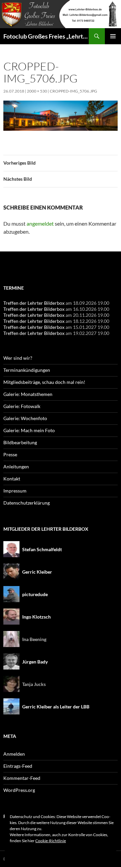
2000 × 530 (37, 91)
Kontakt (11, 478)
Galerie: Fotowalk (21, 406)
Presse (10, 454)
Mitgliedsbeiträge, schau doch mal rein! (44, 382)
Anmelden (14, 754)
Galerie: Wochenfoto (25, 418)
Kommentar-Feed (21, 778)
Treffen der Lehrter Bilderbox (34, 303)
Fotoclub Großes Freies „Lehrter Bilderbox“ (46, 36)
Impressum (15, 491)
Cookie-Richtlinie (50, 840)
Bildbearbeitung (20, 442)
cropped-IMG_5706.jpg (73, 91)
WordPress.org (19, 790)
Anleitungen (16, 466)
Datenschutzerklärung (26, 503)
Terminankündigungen (26, 370)
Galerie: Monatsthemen (27, 394)
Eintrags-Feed (17, 766)
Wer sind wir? (17, 358)
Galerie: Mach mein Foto (29, 430)
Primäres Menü (113, 36)
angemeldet (40, 223)
